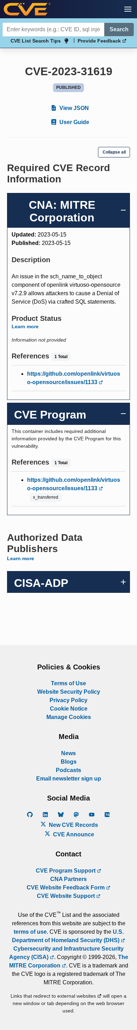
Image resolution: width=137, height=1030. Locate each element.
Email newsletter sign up (68, 779)
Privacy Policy (68, 700)
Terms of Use (68, 683)
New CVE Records (72, 825)
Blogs (69, 762)
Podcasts (68, 770)
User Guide (73, 122)
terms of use (30, 932)
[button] (128, 9)
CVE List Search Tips (36, 41)
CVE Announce (73, 834)
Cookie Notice (68, 709)
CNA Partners (68, 879)
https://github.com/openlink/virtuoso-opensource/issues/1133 (73, 378)
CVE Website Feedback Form (66, 887)
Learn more (25, 326)
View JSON (73, 108)
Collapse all (114, 152)
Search (119, 29)
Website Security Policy (68, 692)
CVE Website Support (66, 896)
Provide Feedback (100, 41)
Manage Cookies (68, 717)
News (68, 753)
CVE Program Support (66, 871)
